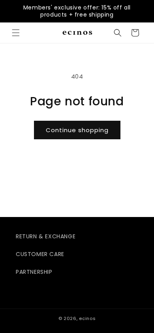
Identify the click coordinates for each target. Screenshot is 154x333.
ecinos (87, 318)
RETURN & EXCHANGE (45, 236)
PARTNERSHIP (34, 272)
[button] (15, 32)
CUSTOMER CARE (40, 254)
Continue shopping (77, 130)
